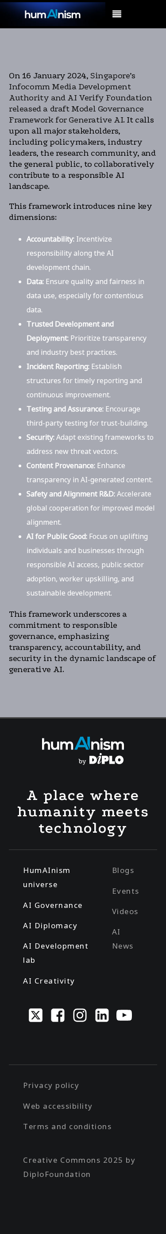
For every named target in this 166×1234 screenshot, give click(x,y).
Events (125, 891)
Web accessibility (58, 1106)
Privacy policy (51, 1085)
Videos (125, 911)
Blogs (123, 870)
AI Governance (53, 905)
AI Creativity (49, 981)
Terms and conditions (67, 1126)
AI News (123, 938)
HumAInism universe (47, 877)
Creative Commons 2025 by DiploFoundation (79, 1167)
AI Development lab (56, 953)
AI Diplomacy (50, 925)
